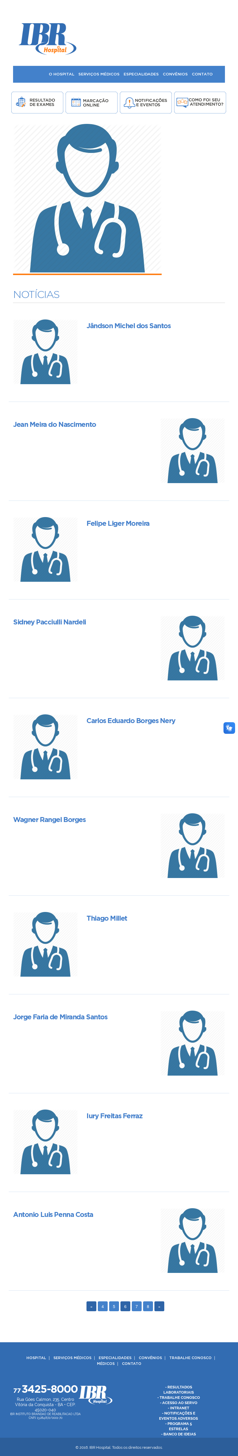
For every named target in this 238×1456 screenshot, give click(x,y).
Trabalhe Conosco (190, 1358)
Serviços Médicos (72, 1358)
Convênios (150, 1358)
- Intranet (178, 1408)
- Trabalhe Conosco (178, 1397)
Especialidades (115, 1358)
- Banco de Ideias (178, 1434)
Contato (131, 1364)
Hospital (36, 1358)
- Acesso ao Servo (178, 1403)
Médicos (106, 1364)
